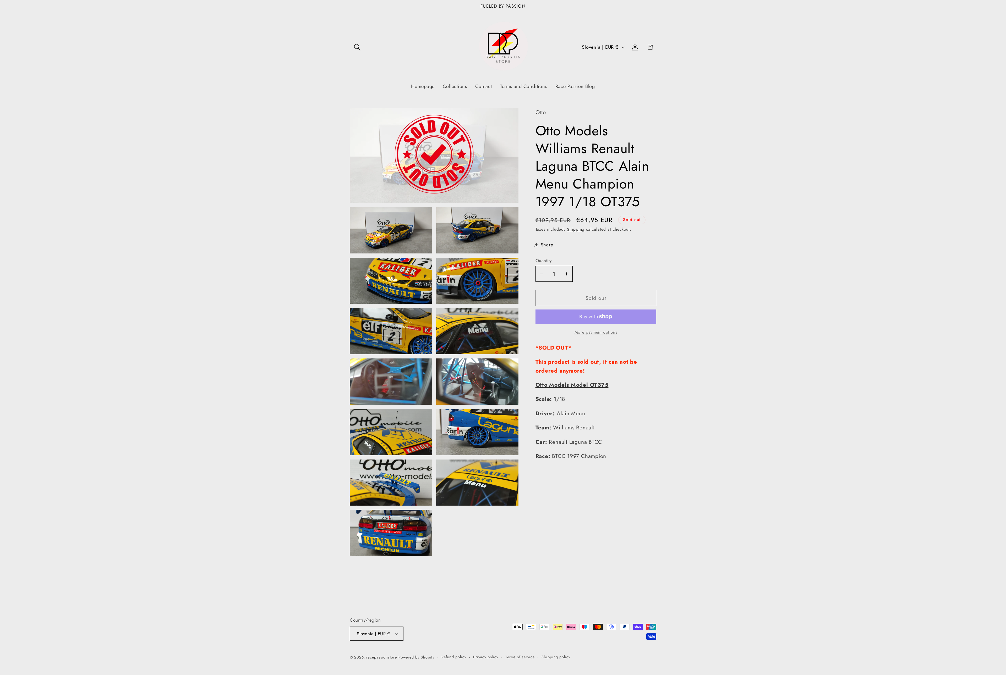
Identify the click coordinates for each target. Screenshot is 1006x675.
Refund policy (453, 657)
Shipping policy (556, 657)
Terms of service (520, 657)
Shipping (575, 229)
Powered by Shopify (416, 657)
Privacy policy (485, 657)
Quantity (543, 261)
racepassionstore (381, 657)
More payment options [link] (596, 332)
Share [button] (547, 244)
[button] (357, 47)
